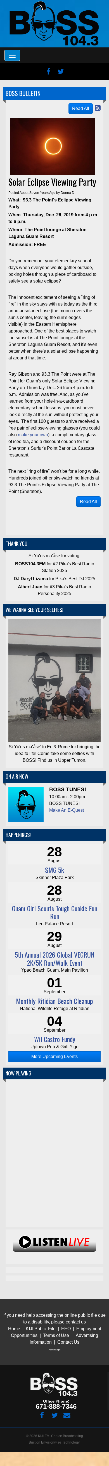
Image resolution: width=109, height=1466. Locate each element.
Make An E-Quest (66, 810)
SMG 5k (54, 870)
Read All (80, 108)
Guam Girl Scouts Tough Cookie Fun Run (54, 912)
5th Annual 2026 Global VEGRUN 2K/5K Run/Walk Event (54, 958)
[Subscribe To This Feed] (98, 108)
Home (14, 1328)
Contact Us (68, 1342)
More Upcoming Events (54, 1056)
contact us (76, 1322)
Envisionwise (51, 1442)
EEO (66, 1328)
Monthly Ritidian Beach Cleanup (54, 1001)
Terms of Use (56, 1335)
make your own (33, 434)
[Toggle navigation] (12, 55)
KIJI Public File (41, 1328)
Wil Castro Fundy (54, 1039)
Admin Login (54, 1349)
